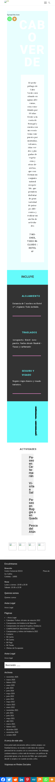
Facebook (6, 770)
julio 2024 (9, 688)
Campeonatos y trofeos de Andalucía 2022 (22, 631)
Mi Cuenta (10, 640)
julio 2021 (9, 713)
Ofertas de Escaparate (14, 648)
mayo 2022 (10, 702)
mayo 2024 (10, 693)
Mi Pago (9, 643)
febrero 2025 (11, 682)
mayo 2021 (10, 718)
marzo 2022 (10, 705)
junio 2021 (10, 716)
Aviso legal (8, 658)
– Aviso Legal (11, 618)
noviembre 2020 (12, 732)
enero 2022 (10, 707)
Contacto (9, 634)
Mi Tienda (10, 645)
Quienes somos (10, 597)
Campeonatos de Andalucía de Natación (21, 623)
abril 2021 (10, 721)
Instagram (12, 770)
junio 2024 (10, 691)
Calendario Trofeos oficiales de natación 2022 (23, 620)
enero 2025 (10, 685)
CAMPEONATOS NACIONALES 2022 (20, 629)
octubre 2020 (11, 735)
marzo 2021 (10, 724)
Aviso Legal (8, 608)
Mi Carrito (10, 637)
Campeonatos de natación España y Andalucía (23, 626)
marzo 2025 (10, 680)
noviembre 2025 (12, 677)
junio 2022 (10, 699)
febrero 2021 (11, 727)
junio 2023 (10, 696)
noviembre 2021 (12, 710)
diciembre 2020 (12, 730)
